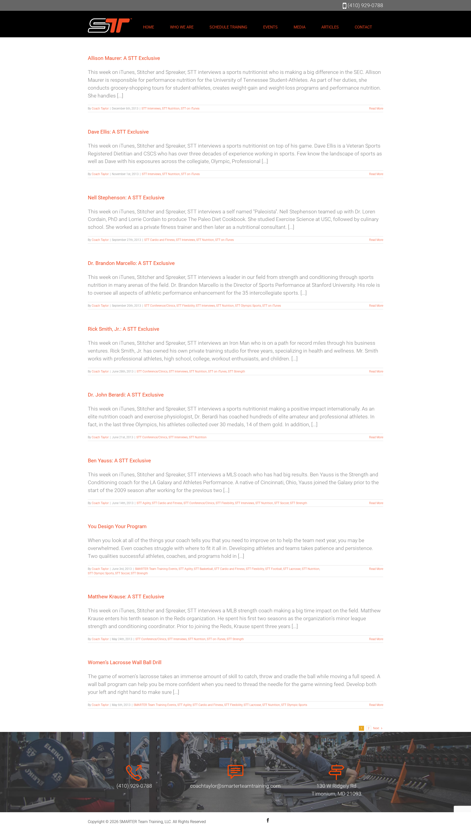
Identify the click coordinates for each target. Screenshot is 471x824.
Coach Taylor (100, 108)
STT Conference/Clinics (159, 305)
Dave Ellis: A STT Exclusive (118, 132)
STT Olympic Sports (248, 305)
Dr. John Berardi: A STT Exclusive (126, 395)
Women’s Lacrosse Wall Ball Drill (124, 662)
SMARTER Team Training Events (156, 569)
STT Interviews (151, 108)
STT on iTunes (190, 108)
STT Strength (236, 371)
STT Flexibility (185, 305)
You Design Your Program (117, 526)
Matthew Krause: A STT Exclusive (126, 597)
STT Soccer (281, 503)
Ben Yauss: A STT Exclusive (119, 461)
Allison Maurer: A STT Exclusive (124, 58)
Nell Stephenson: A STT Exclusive (126, 198)
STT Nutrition (171, 108)
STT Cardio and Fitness (159, 240)
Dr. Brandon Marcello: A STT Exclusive (131, 263)
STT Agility (144, 503)
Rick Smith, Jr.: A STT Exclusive (123, 329)
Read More (376, 108)
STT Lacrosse (292, 569)
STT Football (273, 569)
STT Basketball (203, 569)
